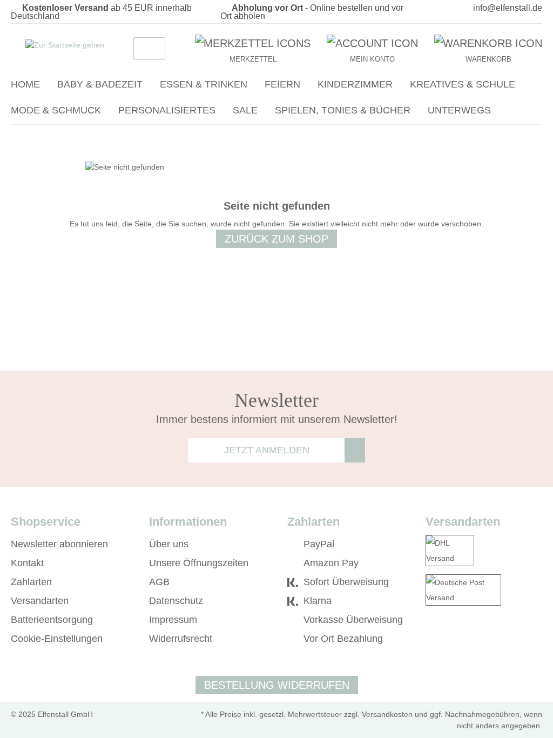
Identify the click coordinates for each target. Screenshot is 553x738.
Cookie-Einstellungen (57, 638)
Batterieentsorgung (52, 619)
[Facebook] (431, 639)
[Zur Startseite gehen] (65, 46)
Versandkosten (387, 714)
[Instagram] (446, 639)
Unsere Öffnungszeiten (198, 563)
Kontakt (27, 563)
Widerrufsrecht (180, 638)
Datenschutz (176, 600)
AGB (159, 581)
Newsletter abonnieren (59, 544)
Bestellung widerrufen (276, 685)
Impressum (173, 619)
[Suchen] (154, 48)
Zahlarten (31, 581)
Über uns (168, 544)
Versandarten (40, 600)
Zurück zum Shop (276, 239)
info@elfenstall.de (507, 7)
